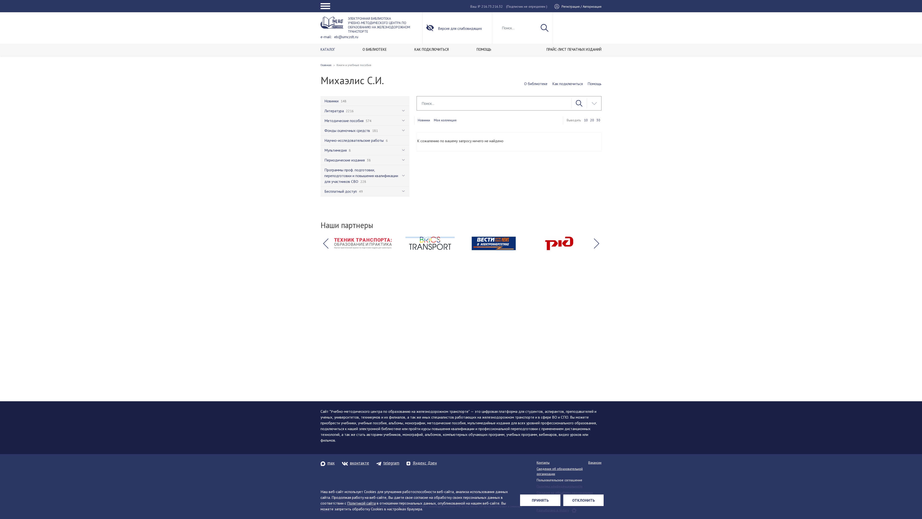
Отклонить (583, 500)
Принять (540, 500)
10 (586, 120)
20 (592, 120)
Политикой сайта (361, 503)
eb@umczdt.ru (346, 36)
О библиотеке (535, 83)
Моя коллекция (445, 120)
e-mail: (326, 36)
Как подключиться (567, 83)
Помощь (594, 83)
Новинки (424, 120)
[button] (326, 243)
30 (598, 120)
